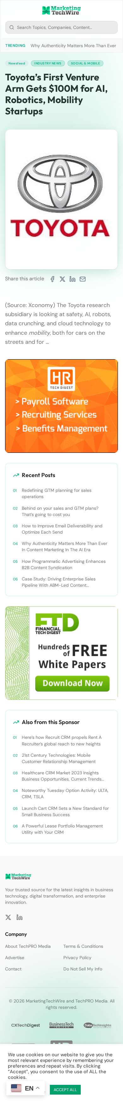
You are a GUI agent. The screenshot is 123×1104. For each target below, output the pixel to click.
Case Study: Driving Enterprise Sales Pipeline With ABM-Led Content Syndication (59, 582)
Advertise (14, 957)
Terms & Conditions (83, 946)
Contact (13, 969)
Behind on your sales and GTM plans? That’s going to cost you (60, 511)
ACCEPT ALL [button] (65, 1089)
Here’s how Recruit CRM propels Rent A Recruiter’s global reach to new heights (62, 740)
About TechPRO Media (28, 946)
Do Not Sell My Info (82, 969)
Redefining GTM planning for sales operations (56, 493)
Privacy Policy (77, 957)
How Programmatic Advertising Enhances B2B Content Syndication (64, 564)
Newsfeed (17, 63)
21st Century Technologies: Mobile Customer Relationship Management (59, 758)
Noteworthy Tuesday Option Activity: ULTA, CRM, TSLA (65, 793)
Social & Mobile (85, 63)
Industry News (48, 63)
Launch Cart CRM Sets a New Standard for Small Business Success (65, 811)
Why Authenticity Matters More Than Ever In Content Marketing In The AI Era (64, 546)
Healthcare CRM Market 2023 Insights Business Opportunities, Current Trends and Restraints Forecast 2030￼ (62, 776)
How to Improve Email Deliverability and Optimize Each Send (62, 529)
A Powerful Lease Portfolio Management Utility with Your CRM (62, 829)
